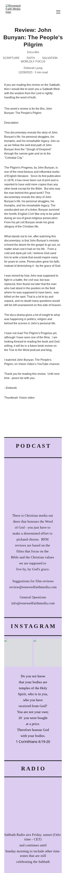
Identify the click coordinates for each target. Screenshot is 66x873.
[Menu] (58, 12)
